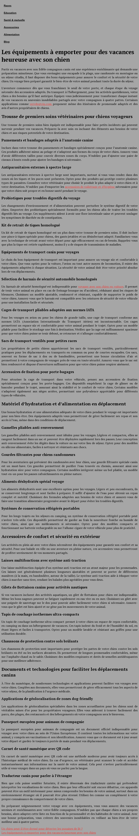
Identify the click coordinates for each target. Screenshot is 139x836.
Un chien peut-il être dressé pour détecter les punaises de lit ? (42, 829)
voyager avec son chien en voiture (100, 286)
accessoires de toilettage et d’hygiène (90, 187)
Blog (7, 41)
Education (10, 12)
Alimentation (12, 34)
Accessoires (11, 27)
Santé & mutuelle (14, 20)
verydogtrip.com (41, 104)
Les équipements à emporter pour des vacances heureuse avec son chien (48, 833)
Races (7, 5)
